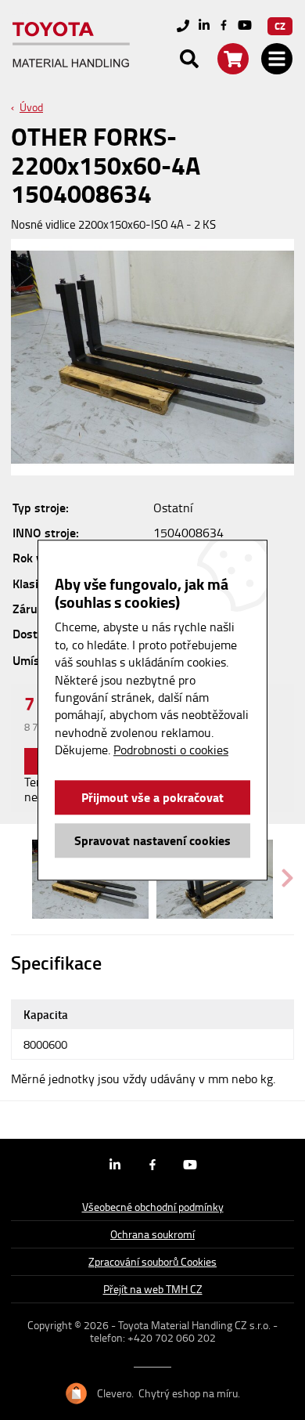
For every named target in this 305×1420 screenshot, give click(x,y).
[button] (287, 879)
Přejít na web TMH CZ (153, 1288)
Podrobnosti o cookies (170, 749)
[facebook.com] (224, 26)
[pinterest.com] (245, 26)
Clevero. (115, 1393)
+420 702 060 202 (171, 1337)
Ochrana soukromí (152, 1234)
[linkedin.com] (204, 26)
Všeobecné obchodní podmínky (153, 1206)
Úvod (31, 106)
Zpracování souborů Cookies (152, 1261)
